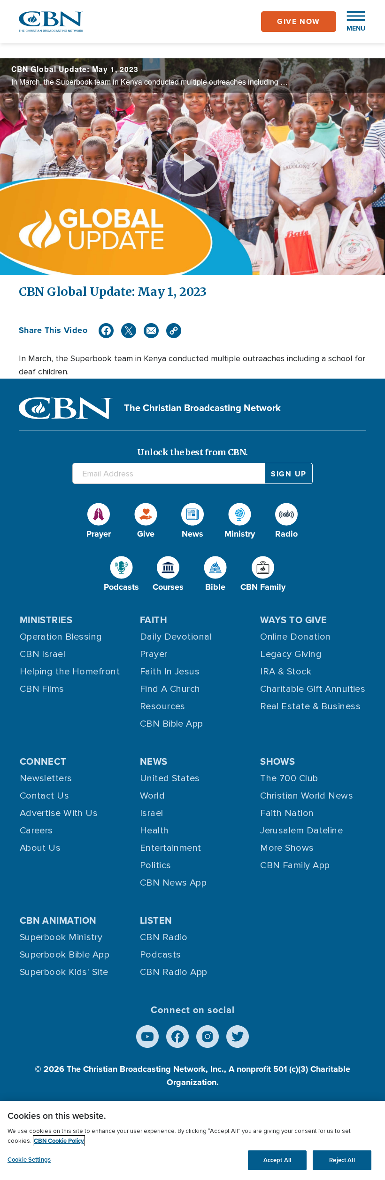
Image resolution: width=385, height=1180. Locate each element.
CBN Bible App (171, 723)
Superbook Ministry (61, 937)
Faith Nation (287, 813)
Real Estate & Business (310, 706)
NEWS (154, 761)
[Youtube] (147, 1036)
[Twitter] (128, 330)
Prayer (154, 654)
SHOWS (277, 761)
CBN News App (173, 882)
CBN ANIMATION (58, 920)
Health (154, 830)
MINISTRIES (46, 620)
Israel (151, 813)
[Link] (173, 330)
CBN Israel (43, 654)
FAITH (153, 620)
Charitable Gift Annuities (312, 689)
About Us (40, 848)
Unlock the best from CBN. (192, 452)
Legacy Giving (291, 654)
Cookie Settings (29, 1159)
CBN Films (42, 689)
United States (170, 778)
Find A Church (170, 689)
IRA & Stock (285, 671)
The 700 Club (289, 778)
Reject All (341, 1160)
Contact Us (44, 795)
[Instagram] (207, 1036)
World (152, 795)
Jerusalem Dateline (301, 830)
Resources (162, 706)
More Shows (287, 848)
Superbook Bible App (65, 954)
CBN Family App (295, 865)
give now (298, 21)
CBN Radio (164, 937)
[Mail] (151, 330)
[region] (192, 1140)
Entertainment (170, 848)
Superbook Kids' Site (64, 972)
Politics (155, 865)
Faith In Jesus (170, 671)
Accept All (277, 1160)
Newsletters (46, 778)
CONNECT (43, 761)
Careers (36, 830)
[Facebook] (106, 330)
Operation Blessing (61, 636)
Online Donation (295, 636)
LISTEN (156, 920)
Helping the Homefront (70, 671)
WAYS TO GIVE (293, 620)
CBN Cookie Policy (59, 1140)
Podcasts (160, 954)
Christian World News (306, 795)
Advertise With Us (59, 813)
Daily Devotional (176, 636)
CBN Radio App (174, 972)
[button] (351, 21)
